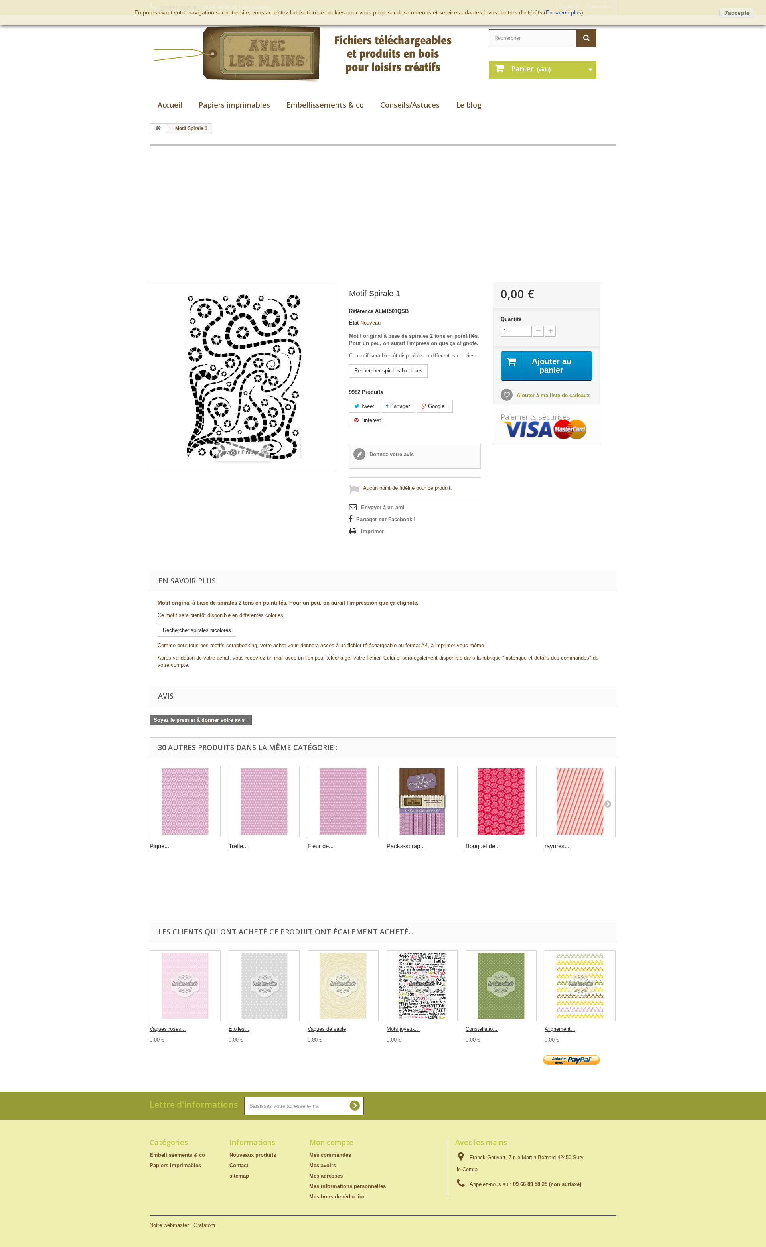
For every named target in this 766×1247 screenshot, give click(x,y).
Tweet (366, 406)
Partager (399, 406)
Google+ (437, 406)
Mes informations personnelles (347, 1186)
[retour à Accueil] (158, 129)
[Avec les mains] (311, 54)
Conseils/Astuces (410, 105)
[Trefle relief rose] (264, 801)
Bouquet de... (483, 846)
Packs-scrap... (406, 846)
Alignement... (560, 1029)
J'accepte (737, 13)
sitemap (239, 1176)
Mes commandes (330, 1155)
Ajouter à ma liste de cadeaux (552, 395)
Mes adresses (326, 1176)
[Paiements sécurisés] (546, 429)
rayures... (557, 846)
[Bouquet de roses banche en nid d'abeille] (501, 801)
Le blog (469, 105)
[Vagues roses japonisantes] (185, 985)
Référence (361, 311)
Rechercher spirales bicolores (388, 371)
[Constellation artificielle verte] (501, 985)
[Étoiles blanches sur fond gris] (264, 985)
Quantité (511, 319)
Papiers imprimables (234, 105)
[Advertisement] (383, 214)
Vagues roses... (168, 1029)
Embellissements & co (325, 105)
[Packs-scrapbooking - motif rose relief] (422, 801)
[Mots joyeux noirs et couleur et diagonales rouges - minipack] (422, 985)
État (354, 323)
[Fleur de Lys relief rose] (343, 801)
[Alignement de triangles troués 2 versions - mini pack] (580, 985)
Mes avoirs (322, 1165)
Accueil (170, 105)
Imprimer (372, 531)
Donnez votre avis (391, 454)
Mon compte (331, 1142)
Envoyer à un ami (383, 507)
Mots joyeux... (403, 1029)
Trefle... (238, 846)
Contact (238, 1165)
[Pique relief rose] (185, 801)
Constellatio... (482, 1029)
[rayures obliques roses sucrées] (580, 801)
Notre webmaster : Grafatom (182, 1225)
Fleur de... (321, 846)
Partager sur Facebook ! (385, 519)
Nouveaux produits (252, 1155)
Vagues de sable (327, 1029)
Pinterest (370, 420)
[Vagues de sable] (343, 985)
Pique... (159, 846)
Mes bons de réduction (337, 1197)
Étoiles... (239, 1029)
